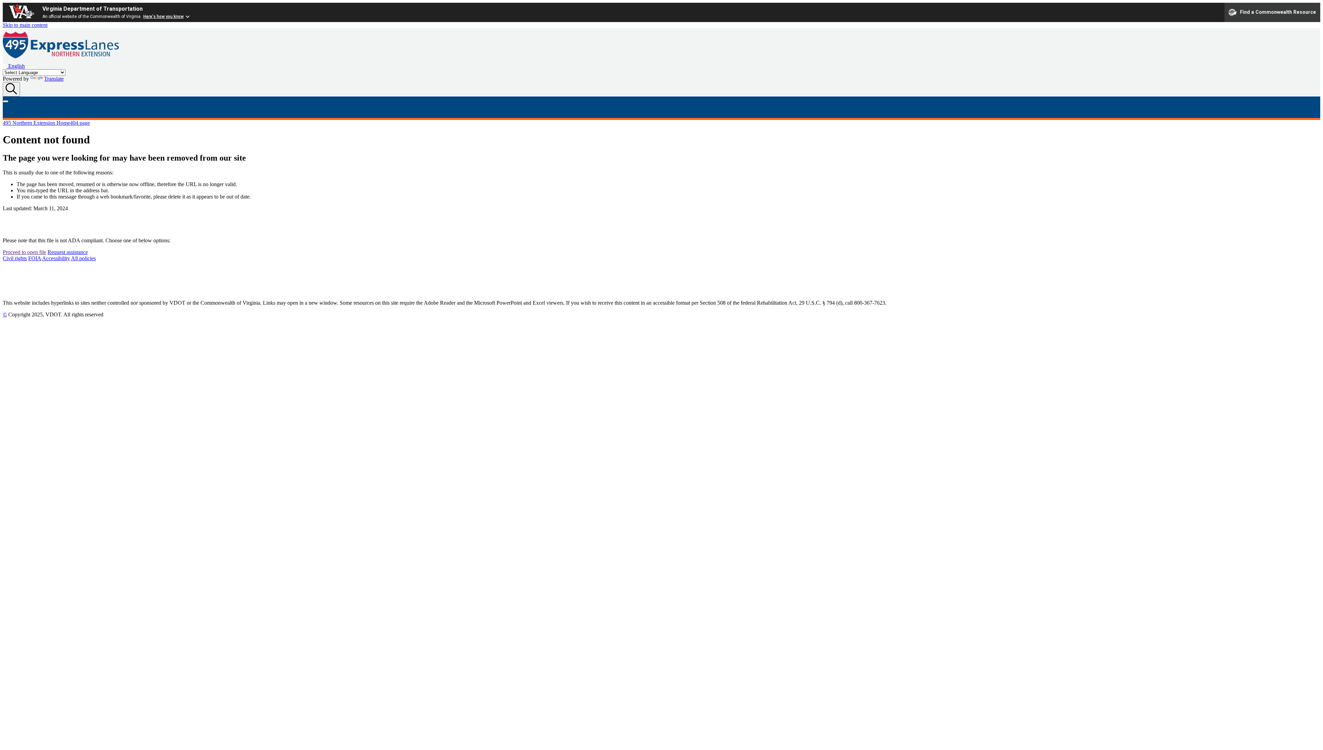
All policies (83, 258)
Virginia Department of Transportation (92, 9)
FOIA (34, 258)
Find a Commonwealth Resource (1278, 11)
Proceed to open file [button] (24, 252)
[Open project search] (11, 89)
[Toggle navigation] (5, 101)
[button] (14, 66)
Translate (54, 79)
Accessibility (56, 258)
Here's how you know (163, 16)
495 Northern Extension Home (36, 123)
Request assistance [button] (68, 252)
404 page (80, 123)
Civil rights (15, 258)
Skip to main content (25, 25)
